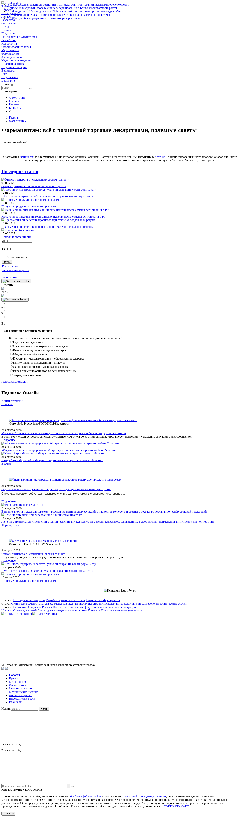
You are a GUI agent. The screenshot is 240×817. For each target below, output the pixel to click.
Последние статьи (20, 171)
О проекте (15, 101)
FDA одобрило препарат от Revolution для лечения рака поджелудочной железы (59, 14)
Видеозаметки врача (14, 67)
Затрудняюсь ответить (27, 375)
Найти (44, 708)
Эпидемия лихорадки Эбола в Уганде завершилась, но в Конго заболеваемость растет (62, 8)
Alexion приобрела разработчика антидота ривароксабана (44, 18)
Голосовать (9, 381)
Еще (4, 73)
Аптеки (6, 26)
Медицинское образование (30, 354)
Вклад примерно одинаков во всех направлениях (44, 370)
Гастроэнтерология (146, 603)
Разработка (9, 40)
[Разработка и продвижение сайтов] (3, 668)
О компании (17, 97)
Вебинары (8, 70)
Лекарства (38, 600)
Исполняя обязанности (16, 236)
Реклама (14, 104)
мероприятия (10, 277)
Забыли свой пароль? (15, 270)
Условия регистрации (122, 607)
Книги (6, 400)
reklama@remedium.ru (161, 636)
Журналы (17, 400)
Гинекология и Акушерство (19, 36)
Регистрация (10, 266)
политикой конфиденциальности (145, 796)
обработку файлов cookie (85, 796)
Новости (7, 404)
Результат (22, 381)
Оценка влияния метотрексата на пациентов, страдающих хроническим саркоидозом (56, 489)
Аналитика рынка (13, 63)
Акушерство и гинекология (100, 603)
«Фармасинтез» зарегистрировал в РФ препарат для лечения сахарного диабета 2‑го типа (59, 450)
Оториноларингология (16, 46)
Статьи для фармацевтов (51, 603)
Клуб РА (159, 156)
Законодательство (13, 57)
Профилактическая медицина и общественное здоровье (48, 358)
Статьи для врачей (23, 603)
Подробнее (9, 440)
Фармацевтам (10, 53)
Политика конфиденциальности (87, 607)
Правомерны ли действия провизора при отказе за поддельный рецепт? (47, 226)
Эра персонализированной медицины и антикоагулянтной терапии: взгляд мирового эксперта (68, 4)
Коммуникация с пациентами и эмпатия (39, 362)
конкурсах (27, 156)
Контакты (15, 107)
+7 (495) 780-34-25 (112, 636)
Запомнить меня (17, 257)
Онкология (9, 23)
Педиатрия (8, 33)
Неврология (9, 43)
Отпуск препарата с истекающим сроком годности (34, 186)
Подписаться (10, 77)
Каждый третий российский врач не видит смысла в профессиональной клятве (52, 460)
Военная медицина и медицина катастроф (40, 350)
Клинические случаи (173, 603)
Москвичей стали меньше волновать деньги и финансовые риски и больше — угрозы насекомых (64, 433)
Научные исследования (28, 342)
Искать (6, 708)
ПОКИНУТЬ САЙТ (176, 806)
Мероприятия (10, 50)
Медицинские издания (16, 60)
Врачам (6, 30)
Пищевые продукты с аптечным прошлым (29, 206)
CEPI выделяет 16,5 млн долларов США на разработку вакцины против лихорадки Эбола (65, 11)
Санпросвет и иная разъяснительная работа (41, 366)
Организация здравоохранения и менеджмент (42, 346)
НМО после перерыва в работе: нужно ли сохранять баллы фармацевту (47, 196)
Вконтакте (8, 80)
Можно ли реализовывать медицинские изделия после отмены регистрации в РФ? (54, 216)
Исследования (22, 600)
